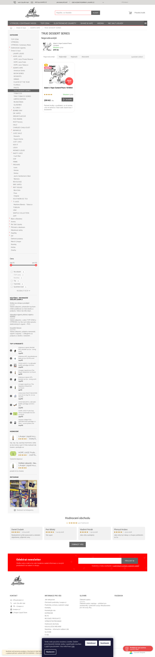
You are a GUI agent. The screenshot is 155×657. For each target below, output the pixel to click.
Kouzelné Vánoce (15, 328)
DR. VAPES (17, 113)
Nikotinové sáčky (17, 230)
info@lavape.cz (18, 600)
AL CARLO (16, 108)
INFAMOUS (17, 130)
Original (16, 196)
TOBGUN (16, 207)
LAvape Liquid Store (20, 612)
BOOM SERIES (19, 73)
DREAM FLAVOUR (19, 116)
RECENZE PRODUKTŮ (53, 618)
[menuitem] (23, 23)
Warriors (16, 179)
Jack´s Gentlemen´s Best (22, 176)
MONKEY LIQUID (19, 150)
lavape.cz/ (17, 609)
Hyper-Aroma (18, 139)
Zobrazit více (78, 544)
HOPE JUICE (17, 56)
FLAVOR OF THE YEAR (22, 82)
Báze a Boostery (16, 219)
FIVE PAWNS (17, 119)
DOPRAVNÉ (49, 613)
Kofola (13, 247)
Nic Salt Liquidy (16, 224)
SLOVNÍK (48, 632)
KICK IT (15, 145)
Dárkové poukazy (17, 239)
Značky (13, 250)
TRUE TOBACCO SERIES (22, 96)
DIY (12, 236)
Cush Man (17, 156)
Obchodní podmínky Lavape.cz (83, 2)
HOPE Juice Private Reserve (23, 59)
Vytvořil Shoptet (139, 652)
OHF (14, 159)
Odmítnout (91, 643)
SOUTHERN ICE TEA (20, 199)
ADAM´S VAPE (18, 68)
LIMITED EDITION (20, 99)
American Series (19, 70)
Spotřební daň (20, 287)
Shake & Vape (16, 51)
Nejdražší (74, 57)
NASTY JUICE (18, 153)
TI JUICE (16, 202)
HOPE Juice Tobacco (21, 65)
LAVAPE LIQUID (18, 53)
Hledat (95, 13)
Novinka (18, 278)
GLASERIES (18, 105)
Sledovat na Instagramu (25, 510)
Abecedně (85, 57)
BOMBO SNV (17, 110)
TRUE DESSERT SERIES (22, 90)
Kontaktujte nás (50, 610)
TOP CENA (15, 39)
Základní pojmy (85, 599)
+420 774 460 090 (19, 603)
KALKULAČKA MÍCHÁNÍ (53, 626)
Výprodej (18, 284)
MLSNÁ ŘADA (18, 102)
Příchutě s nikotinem (18, 227)
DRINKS (16, 79)
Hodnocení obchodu (77, 518)
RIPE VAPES (17, 184)
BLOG (47, 616)
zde (73, 646)
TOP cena (18, 275)
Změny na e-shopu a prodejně (19, 303)
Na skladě (19, 272)
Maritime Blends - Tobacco (23, 204)
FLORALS (17, 85)
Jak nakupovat (62, 2)
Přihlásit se (129, 561)
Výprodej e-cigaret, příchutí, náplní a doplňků (21, 315)
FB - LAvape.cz (18, 606)
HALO (15, 125)
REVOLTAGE (17, 182)
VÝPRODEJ (15, 42)
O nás (47, 635)
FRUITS (16, 88)
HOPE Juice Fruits (20, 62)
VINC (15, 210)
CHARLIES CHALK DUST (21, 127)
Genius (16, 173)
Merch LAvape (16, 241)
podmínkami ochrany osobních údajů (126, 566)
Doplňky (14, 233)
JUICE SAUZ (17, 133)
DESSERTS (17, 76)
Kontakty (48, 608)
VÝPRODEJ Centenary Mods (21, 45)
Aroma (13, 222)
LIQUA (15, 147)
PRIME (15, 162)
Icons (15, 167)
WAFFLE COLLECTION (21, 213)
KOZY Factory (18, 122)
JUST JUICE (17, 142)
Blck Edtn (17, 190)
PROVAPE (16, 165)
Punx (15, 193)
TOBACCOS (18, 93)
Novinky (14, 244)
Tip (16, 281)
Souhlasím (104, 643)
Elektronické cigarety (18, 48)
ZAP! (14, 216)
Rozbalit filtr (22, 291)
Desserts (17, 136)
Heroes (16, 170)
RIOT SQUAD (17, 187)
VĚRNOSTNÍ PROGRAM (53, 621)
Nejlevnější (62, 57)
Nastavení (50, 652)
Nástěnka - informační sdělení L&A (57, 629)
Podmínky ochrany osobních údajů (57, 605)
